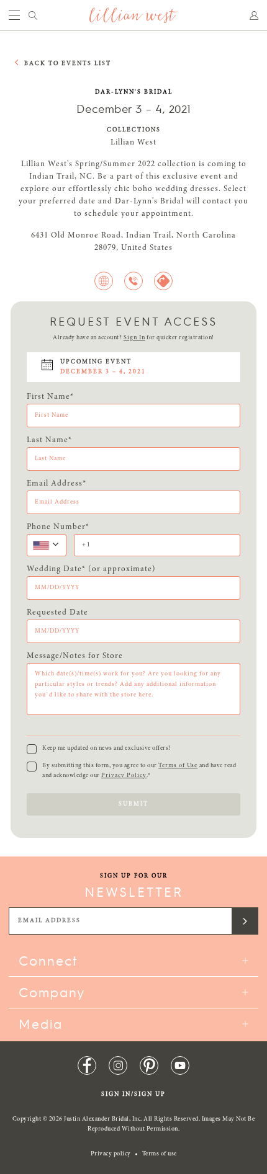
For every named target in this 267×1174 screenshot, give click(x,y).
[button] (46, 545)
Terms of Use (177, 766)
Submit (133, 804)
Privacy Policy (124, 776)
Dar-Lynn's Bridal (134, 92)
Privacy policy (111, 1154)
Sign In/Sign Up (133, 1095)
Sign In (134, 338)
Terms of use (159, 1154)
